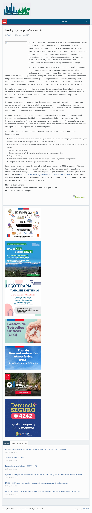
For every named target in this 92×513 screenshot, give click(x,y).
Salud (9, 35)
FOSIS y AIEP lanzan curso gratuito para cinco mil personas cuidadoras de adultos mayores (36, 483)
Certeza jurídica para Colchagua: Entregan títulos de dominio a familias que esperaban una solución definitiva (42, 491)
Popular (13, 443)
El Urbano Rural (22, 509)
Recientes (6, 443)
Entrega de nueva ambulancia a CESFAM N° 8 (21, 466)
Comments (20, 443)
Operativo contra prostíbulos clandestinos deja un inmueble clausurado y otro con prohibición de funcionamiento (43, 474)
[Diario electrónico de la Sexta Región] (17, 9)
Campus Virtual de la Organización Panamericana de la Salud (44, 174)
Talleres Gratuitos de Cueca (14, 457)
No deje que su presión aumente (23, 30)
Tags (26, 443)
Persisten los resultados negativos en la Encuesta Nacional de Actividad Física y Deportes (35, 449)
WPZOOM (86, 509)
